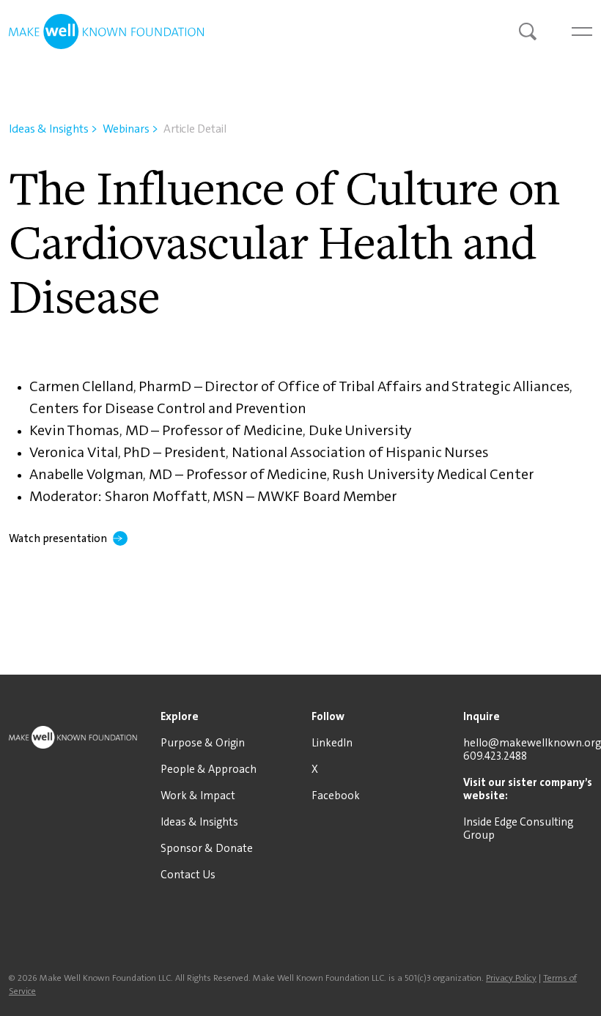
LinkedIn (332, 742)
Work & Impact (198, 795)
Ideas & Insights (53, 128)
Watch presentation (58, 538)
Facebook (335, 795)
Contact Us (188, 874)
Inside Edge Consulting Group (518, 828)
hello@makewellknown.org (532, 742)
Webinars (130, 128)
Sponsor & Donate (207, 848)
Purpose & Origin (203, 742)
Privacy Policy (511, 978)
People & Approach (209, 769)
